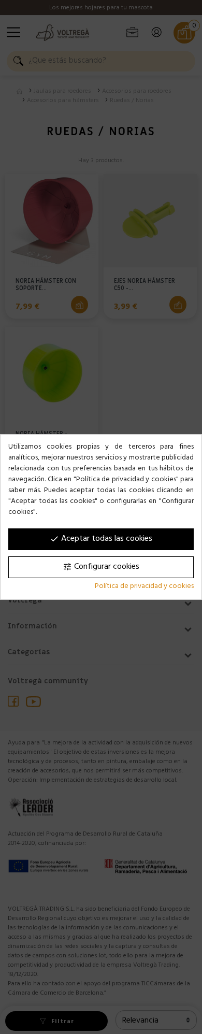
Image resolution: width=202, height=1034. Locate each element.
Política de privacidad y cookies (144, 586)
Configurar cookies (101, 567)
